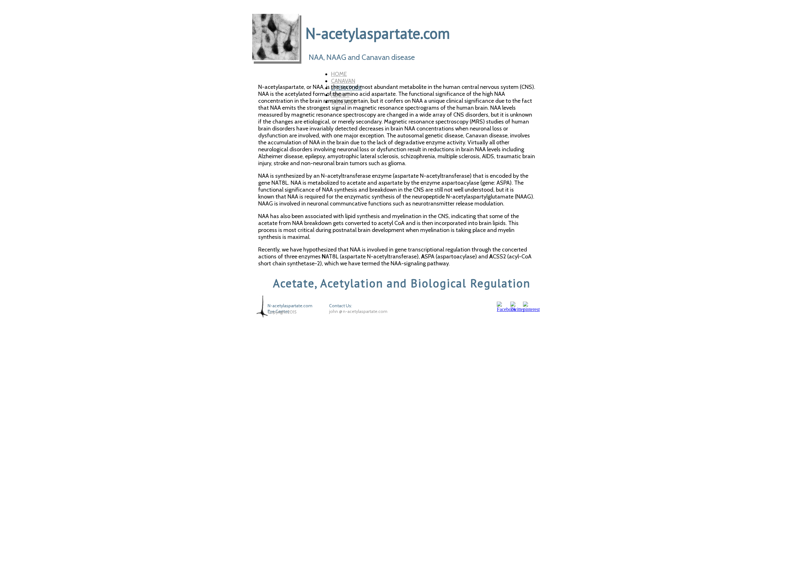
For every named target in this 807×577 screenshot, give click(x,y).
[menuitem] (443, 74)
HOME (339, 74)
